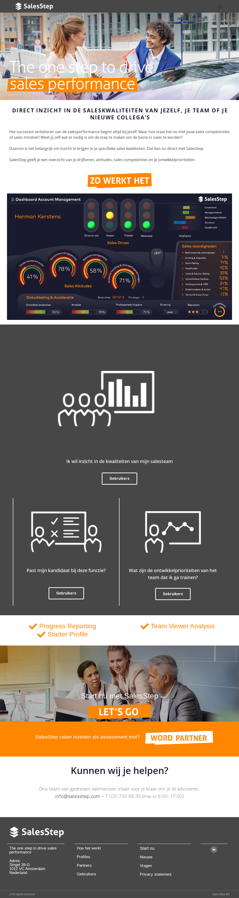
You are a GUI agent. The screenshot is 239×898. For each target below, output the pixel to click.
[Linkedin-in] (214, 849)
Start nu (147, 848)
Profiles (83, 857)
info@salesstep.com (77, 796)
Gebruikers (86, 874)
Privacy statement (156, 874)
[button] (220, 6)
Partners (84, 865)
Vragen (146, 865)
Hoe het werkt (89, 848)
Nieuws (146, 857)
